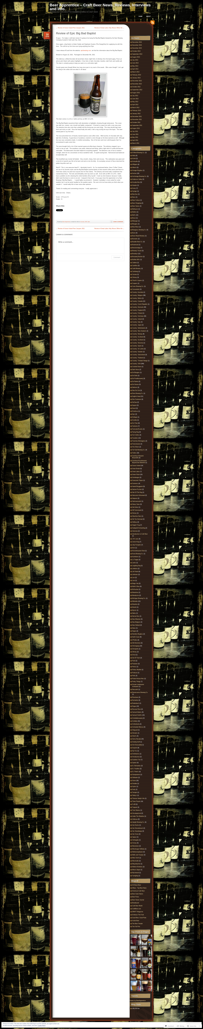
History (134, 513)
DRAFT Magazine (137, 911)
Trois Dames (136, 810)
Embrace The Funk (138, 915)
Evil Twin (135, 423)
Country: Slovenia (137, 343)
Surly (133, 789)
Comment (117, 257)
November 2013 (137, 48)
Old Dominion (136, 643)
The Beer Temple (137, 923)
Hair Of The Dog (137, 492)
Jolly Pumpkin (136, 545)
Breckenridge (136, 247)
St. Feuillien (135, 768)
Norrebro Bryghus (137, 634)
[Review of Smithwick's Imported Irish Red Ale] (147, 951)
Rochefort (135, 700)
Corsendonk (135, 289)
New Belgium (136, 622)
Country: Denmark (137, 307)
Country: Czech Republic (139, 304)
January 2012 (136, 113)
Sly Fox (134, 751)
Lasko (134, 562)
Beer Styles (135, 206)
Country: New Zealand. (139, 331)
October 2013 (136, 51)
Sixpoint (134, 748)
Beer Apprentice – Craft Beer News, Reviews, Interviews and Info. (100, 7)
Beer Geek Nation (137, 894)
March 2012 (135, 107)
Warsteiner (135, 846)
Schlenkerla (135, 724)
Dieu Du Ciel (136, 390)
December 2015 (137, 42)
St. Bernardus (136, 765)
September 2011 (137, 125)
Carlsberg (135, 271)
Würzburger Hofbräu (138, 849)
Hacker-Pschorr (137, 489)
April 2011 (135, 140)
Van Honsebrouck (137, 828)
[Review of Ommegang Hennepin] (136, 986)
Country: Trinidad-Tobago (139, 360)
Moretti (134, 607)
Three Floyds (136, 801)
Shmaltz (134, 733)
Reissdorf (135, 689)
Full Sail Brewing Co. (138, 450)
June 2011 (135, 134)
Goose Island (136, 465)
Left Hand (135, 571)
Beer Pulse (135, 897)
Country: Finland (137, 313)
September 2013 (137, 54)
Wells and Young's (137, 855)
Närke (134, 613)
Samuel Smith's (137, 715)
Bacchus (135, 194)
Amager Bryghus (137, 170)
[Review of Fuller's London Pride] (147, 974)
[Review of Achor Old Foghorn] (147, 963)
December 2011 (137, 116)
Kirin (133, 548)
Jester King (135, 542)
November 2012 (137, 84)
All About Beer (136, 885)
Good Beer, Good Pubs (139, 917)
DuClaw (134, 402)
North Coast (135, 637)
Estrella (134, 420)
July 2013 (135, 60)
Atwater (134, 185)
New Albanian (136, 619)
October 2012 (136, 87)
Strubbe (134, 783)
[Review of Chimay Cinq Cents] (136, 974)
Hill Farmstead (136, 510)
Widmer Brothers (137, 867)
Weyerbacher (136, 864)
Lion (133, 577)
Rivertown (135, 697)
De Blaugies (136, 372)
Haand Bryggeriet (137, 486)
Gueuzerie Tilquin (137, 480)
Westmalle (135, 861)
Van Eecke (135, 825)
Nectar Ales (135, 616)
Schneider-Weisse (137, 727)
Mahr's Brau (135, 586)
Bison (134, 218)
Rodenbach (135, 703)
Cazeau (134, 274)
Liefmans (135, 574)
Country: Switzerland (138, 354)
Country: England (137, 310)
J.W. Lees (135, 539)
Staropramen (136, 774)
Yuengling (135, 875)
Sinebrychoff (136, 742)
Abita (133, 155)
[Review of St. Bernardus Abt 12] (147, 940)
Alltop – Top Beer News (139, 888)
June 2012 (135, 98)
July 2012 (135, 95)
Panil (133, 661)
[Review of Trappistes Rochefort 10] (136, 951)
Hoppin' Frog (136, 525)
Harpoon (134, 498)
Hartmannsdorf (136, 501)
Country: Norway (137, 334)
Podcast (134, 672)
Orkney (134, 652)
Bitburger (135, 221)
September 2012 (137, 89)
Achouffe (135, 161)
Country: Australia (137, 292)
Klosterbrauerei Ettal (138, 551)
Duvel (134, 408)
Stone (134, 780)
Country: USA (83, 221)
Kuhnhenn (135, 556)
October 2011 (136, 122)
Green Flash (136, 474)
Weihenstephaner (137, 852)
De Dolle (134, 375)
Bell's (133, 215)
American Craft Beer (138, 891)
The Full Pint (136, 926)
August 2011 (136, 128)
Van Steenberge (137, 831)
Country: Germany (137, 316)
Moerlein (134, 604)
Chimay (134, 277)
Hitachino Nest (136, 516)
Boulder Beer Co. (137, 241)
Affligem (134, 164)
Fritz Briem (135, 447)
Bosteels (135, 239)
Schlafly (134, 721)
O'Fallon (134, 640)
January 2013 (136, 78)
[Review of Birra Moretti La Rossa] (147, 986)
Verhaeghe (135, 840)
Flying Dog (135, 432)
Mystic (134, 610)
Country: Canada (137, 301)
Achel (134, 158)
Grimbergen (135, 477)
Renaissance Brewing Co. (140, 692)
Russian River (136, 709)
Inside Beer (135, 920)
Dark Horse (135, 369)
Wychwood (135, 872)
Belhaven (135, 209)
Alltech (134, 167)
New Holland (136, 625)
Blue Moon (135, 227)
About (148, 16)
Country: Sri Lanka (138, 349)
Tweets (134, 996)
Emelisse (135, 411)
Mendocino (135, 595)
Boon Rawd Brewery (138, 236)
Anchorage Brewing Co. (139, 176)
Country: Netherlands (138, 328)
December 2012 (137, 81)
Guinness (135, 483)
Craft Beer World (137, 906)
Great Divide (136, 468)
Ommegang (135, 646)
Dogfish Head (136, 396)
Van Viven (135, 834)
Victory (134, 843)
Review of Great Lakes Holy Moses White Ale (109, 28)
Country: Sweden (137, 351)
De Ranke (135, 381)
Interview (135, 531)
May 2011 (135, 137)
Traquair (134, 807)
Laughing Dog (136, 565)
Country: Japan (136, 325)
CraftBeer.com (136, 908)
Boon (133, 233)
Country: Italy (136, 322)
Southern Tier (136, 759)
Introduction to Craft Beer (140, 534)
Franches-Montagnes (138, 441)
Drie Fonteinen (136, 399)
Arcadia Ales (136, 182)
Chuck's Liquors (137, 280)
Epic (89, 221)
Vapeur (134, 837)
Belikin (134, 212)
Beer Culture (136, 200)
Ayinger (134, 191)
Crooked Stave (136, 366)
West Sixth (135, 858)
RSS (152, 23)
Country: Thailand (137, 358)
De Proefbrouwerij (137, 378)
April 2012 (135, 104)
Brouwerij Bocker (137, 256)
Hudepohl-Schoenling (138, 528)
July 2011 (135, 131)
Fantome (135, 426)
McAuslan (135, 589)
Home (140, 16)
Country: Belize (137, 298)
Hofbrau (134, 522)
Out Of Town (136, 658)
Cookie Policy (42, 1025)
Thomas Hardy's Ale (138, 798)
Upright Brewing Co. (138, 822)
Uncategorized (136, 813)
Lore (133, 580)
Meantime (135, 592)
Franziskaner (136, 444)
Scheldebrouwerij (137, 718)
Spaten (134, 762)
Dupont (134, 405)
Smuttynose (136, 757)
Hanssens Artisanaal (138, 495)
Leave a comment (118, 221)
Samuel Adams (136, 712)
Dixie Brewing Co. (137, 393)
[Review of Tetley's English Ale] (136, 963)
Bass (133, 197)
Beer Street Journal (138, 900)
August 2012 (136, 92)
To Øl (133, 804)
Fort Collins (135, 435)
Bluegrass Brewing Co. (139, 230)
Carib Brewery (136, 268)
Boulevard (135, 244)
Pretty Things (136, 681)
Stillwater (135, 777)
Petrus (134, 666)
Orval (133, 655)
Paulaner (135, 663)
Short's (134, 736)
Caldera (134, 262)
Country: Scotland (137, 337)
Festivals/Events (137, 429)
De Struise (135, 384)
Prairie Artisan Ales (138, 678)
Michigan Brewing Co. (138, 598)
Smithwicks (135, 754)
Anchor (134, 173)
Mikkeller (135, 601)
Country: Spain (136, 346)
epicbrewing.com (86, 50)
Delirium (134, 387)
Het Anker (135, 507)
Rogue (134, 706)
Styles (134, 786)
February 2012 (136, 110)
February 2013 (136, 75)
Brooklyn (135, 253)
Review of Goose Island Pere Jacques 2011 (70, 28)
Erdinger (134, 417)
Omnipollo (135, 649)
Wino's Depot (136, 869)
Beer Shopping (136, 203)
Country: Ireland (137, 319)
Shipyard (135, 730)
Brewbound (135, 903)
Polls (133, 675)
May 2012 (135, 101)
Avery (134, 188)
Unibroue (135, 819)
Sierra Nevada (136, 739)
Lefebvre (134, 568)
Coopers (134, 283)
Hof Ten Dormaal (137, 519)
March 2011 (135, 143)
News (134, 628)
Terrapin (134, 792)
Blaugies (134, 224)
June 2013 (135, 63)
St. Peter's (135, 771)
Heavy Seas (136, 504)
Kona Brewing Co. (137, 553)
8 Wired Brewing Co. (138, 152)
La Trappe (135, 559)
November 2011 (137, 119)
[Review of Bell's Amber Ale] (136, 940)
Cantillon (134, 265)
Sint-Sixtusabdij (137, 745)
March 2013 (135, 72)
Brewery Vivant (136, 250)
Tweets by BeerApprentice (138, 1000)
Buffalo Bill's (136, 259)
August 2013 (136, 57)
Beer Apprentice (66, 221)
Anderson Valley (137, 179)
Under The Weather (138, 816)
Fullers (134, 453)
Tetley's (134, 795)
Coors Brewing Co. (138, 286)
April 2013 (135, 69)
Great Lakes (136, 471)
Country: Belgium (137, 295)
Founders (135, 438)
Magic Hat (135, 583)
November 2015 (137, 45)
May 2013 (135, 66)
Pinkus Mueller (136, 669)
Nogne (134, 631)
